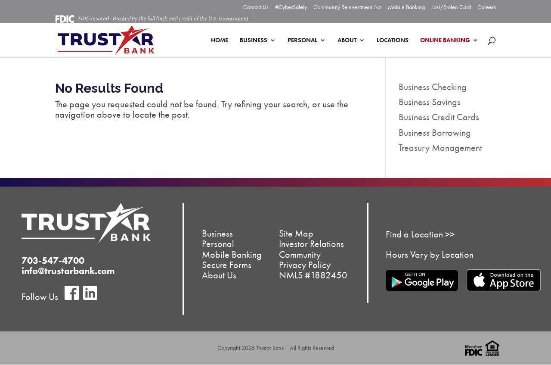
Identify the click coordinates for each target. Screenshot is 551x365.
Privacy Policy (305, 264)
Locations (393, 40)
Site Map (296, 233)
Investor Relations (311, 243)
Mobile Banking (406, 7)
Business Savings (430, 102)
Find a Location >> (420, 234)
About (346, 40)
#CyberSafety (291, 7)
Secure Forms (226, 264)
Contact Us (256, 7)
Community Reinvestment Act (347, 7)
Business (253, 40)
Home (219, 40)
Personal (302, 40)
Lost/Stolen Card (451, 7)
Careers (486, 7)
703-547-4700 (53, 260)
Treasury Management (440, 147)
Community (300, 254)
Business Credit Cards (439, 117)
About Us (219, 274)
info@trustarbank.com (68, 271)
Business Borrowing (435, 132)
